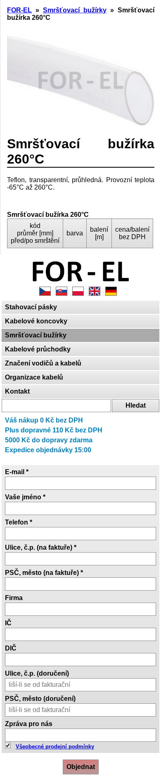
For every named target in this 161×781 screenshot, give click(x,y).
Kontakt (17, 391)
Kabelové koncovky (36, 321)
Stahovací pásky (31, 307)
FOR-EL (19, 10)
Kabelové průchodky (38, 349)
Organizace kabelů (34, 377)
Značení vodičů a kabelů (43, 363)
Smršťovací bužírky (35, 335)
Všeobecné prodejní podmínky (55, 746)
